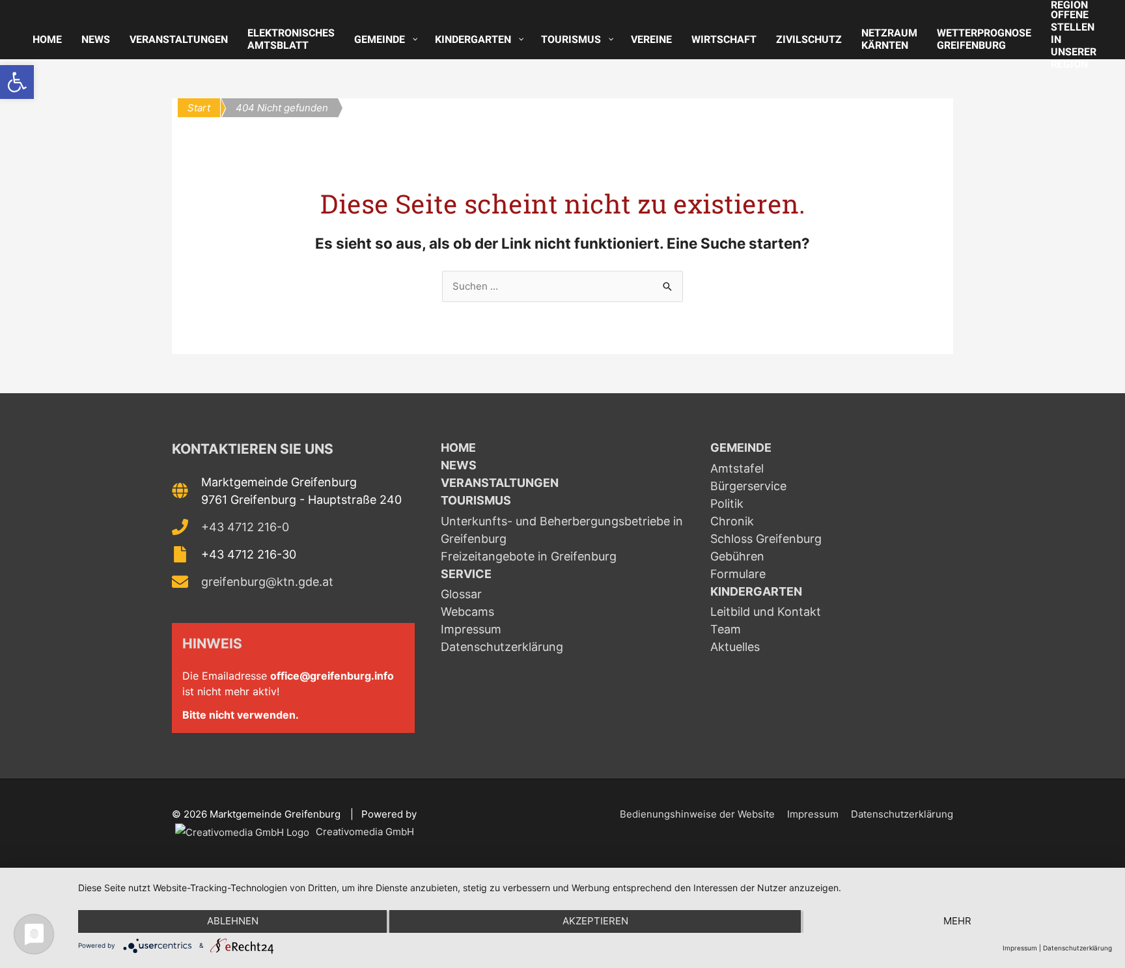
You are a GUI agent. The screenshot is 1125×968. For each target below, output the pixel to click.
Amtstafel (737, 468)
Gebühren (737, 556)
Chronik (732, 521)
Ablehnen (232, 921)
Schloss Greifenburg (766, 539)
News (459, 465)
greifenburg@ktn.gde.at (267, 581)
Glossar (461, 594)
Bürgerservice (748, 486)
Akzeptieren (595, 921)
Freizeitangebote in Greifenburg (529, 556)
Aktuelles (735, 647)
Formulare (738, 574)
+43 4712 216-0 (245, 527)
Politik (726, 503)
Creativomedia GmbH (363, 831)
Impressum (471, 629)
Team (725, 629)
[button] (17, 82)
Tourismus (476, 500)
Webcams (467, 611)
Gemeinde (740, 447)
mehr (957, 921)
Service (466, 574)
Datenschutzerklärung (502, 647)
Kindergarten (756, 591)
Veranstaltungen (500, 483)
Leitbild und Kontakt (765, 611)
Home (458, 447)
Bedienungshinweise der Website (697, 814)
